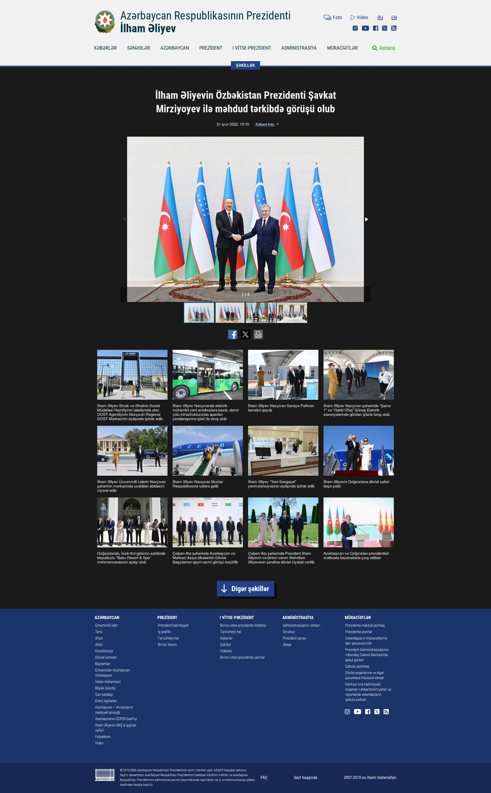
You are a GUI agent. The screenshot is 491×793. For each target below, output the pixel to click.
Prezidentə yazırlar (358, 631)
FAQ (264, 777)
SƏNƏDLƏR (138, 48)
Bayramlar (102, 663)
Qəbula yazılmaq (357, 666)
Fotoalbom (102, 736)
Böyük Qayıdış (105, 688)
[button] (366, 219)
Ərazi (99, 638)
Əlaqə (287, 644)
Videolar (226, 651)
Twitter (384, 28)
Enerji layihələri (106, 701)
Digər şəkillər (250, 588)
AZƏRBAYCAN (174, 48)
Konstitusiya (104, 651)
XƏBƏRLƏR (105, 48)
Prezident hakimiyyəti (173, 625)
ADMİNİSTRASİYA (299, 48)
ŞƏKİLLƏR (245, 65)
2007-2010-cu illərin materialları (370, 777)
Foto (337, 17)
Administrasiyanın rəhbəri (301, 625)
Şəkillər (225, 644)
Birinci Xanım (167, 644)
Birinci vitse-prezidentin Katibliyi (243, 625)
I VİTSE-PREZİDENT (251, 48)
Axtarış (387, 48)
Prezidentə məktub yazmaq (365, 625)
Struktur (289, 631)
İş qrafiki (164, 631)
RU (380, 17)
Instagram (355, 28)
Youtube (365, 28)
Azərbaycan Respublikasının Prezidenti (205, 15)
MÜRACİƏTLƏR (342, 48)
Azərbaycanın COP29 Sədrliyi (116, 718)
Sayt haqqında (305, 777)
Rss (393, 28)
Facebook (375, 28)
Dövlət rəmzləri (106, 657)
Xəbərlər (226, 638)
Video (362, 17)
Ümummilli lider (106, 625)
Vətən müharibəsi (108, 681)
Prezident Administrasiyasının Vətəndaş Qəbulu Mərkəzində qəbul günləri (366, 654)
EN (394, 17)
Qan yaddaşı (104, 694)
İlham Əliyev (148, 28)
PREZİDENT (210, 48)
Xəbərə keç (264, 124)
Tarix (98, 631)
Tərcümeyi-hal (168, 638)
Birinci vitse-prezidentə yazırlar (242, 657)
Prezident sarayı (294, 638)
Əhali (99, 644)
